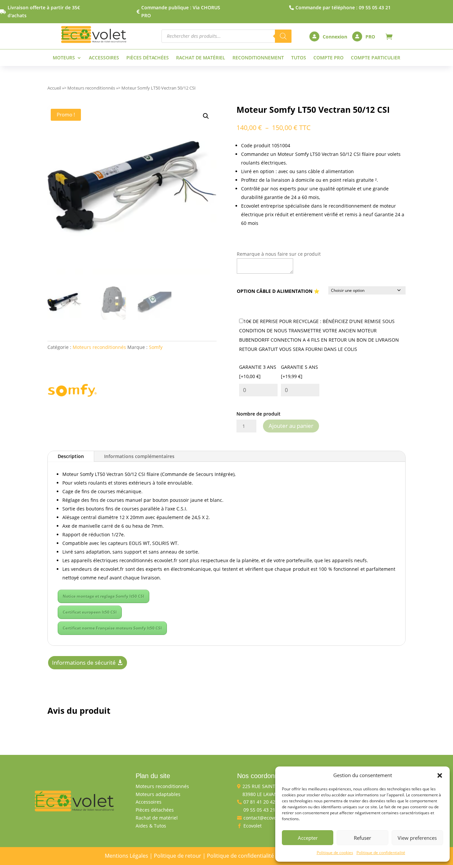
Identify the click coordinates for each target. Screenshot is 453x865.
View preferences (417, 837)
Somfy (155, 347)
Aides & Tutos (151, 826)
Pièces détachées (147, 58)
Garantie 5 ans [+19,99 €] (299, 371)
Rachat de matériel (200, 58)
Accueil (54, 88)
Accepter (308, 837)
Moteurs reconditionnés (91, 88)
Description (71, 456)
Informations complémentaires (139, 456)
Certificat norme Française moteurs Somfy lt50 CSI (112, 628)
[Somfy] (72, 392)
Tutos (298, 58)
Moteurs (64, 58)
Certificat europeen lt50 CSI (90, 612)
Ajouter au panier (291, 426)
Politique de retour (177, 855)
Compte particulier (375, 58)
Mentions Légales (126, 855)
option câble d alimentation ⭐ (278, 291)
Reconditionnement (258, 58)
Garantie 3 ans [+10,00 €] (257, 371)
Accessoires (104, 58)
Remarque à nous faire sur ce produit (279, 254)
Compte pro (328, 58)
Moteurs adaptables (158, 794)
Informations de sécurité (84, 662)
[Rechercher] (283, 36)
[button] (439, 775)
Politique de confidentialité (380, 852)
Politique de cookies (335, 852)
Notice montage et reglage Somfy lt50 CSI (103, 596)
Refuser (362, 837)
